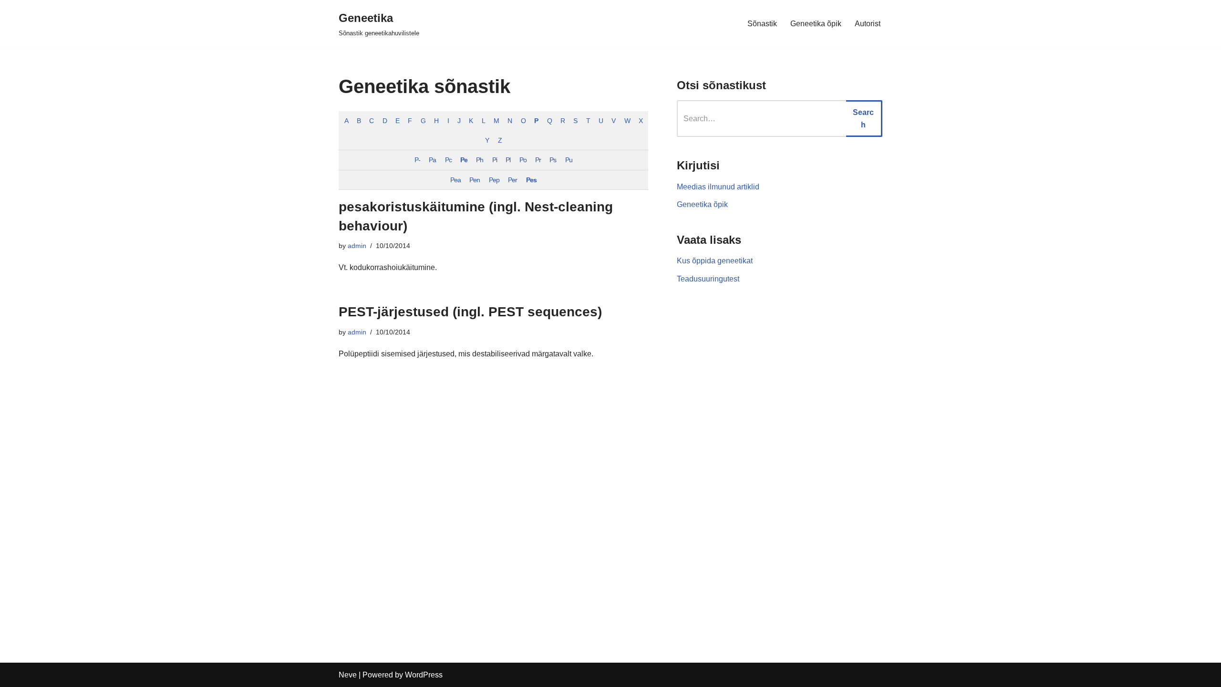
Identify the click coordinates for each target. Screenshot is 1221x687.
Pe (463, 160)
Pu (568, 160)
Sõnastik (762, 24)
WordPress (424, 675)
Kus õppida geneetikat (715, 261)
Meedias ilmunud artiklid (718, 187)
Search (863, 118)
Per (512, 180)
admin (357, 246)
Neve (348, 675)
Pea (455, 180)
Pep (494, 180)
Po (523, 160)
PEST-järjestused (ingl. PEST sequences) (470, 311)
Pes (531, 180)
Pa (432, 160)
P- (417, 160)
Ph (479, 160)
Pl (508, 160)
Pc (448, 160)
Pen (474, 180)
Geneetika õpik (815, 24)
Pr (538, 160)
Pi (494, 160)
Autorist (867, 24)
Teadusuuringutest (708, 279)
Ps (552, 160)
